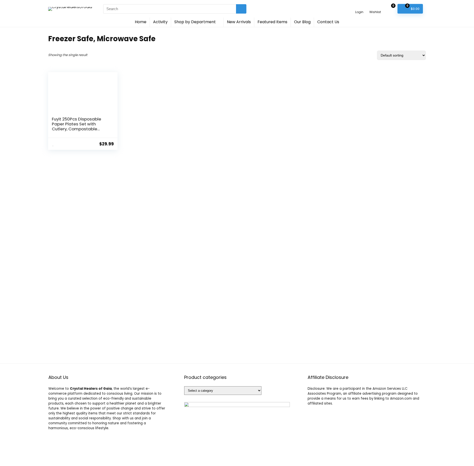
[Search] (241, 9)
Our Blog (302, 22)
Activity (160, 22)
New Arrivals (239, 22)
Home (140, 22)
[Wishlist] (375, 6)
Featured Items (272, 22)
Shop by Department (195, 22)
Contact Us (328, 22)
